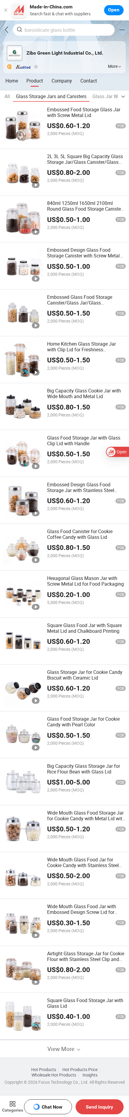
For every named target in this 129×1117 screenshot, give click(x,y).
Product (34, 80)
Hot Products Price (80, 1069)
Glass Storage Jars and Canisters (51, 96)
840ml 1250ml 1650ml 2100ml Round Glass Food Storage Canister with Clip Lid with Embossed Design (85, 209)
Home (11, 80)
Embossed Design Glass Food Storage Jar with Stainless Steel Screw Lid (80, 490)
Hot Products (43, 1069)
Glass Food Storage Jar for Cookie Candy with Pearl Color (83, 722)
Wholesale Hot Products (54, 1075)
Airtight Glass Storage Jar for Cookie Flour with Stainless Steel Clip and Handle (85, 959)
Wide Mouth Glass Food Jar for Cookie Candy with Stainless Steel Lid (83, 865)
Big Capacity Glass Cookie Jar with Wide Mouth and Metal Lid (84, 393)
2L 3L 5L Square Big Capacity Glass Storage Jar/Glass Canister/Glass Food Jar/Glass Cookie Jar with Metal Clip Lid (85, 165)
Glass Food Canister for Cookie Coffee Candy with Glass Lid (79, 534)
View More (61, 1048)
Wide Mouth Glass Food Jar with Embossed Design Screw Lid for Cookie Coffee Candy (81, 912)
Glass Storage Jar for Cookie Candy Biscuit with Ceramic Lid (84, 675)
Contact (88, 80)
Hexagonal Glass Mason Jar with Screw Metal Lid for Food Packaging (85, 581)
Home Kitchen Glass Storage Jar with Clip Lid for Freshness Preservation (81, 350)
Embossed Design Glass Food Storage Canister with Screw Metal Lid (83, 256)
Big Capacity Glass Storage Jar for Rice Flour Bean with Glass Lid (83, 769)
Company (62, 80)
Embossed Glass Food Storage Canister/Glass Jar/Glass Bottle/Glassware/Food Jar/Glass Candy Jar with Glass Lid (83, 305)
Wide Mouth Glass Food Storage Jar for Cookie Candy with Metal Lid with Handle (86, 818)
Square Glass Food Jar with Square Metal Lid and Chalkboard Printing (84, 628)
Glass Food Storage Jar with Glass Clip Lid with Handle (83, 440)
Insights (90, 1075)
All (7, 96)
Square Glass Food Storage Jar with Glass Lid (85, 1003)
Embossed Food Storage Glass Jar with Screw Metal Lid (83, 112)
